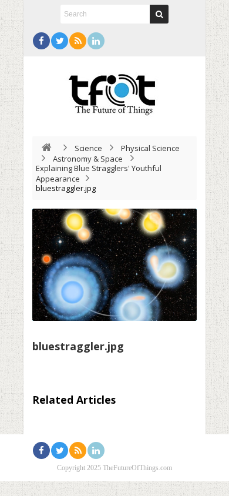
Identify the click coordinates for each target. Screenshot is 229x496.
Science (88, 148)
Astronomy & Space (88, 158)
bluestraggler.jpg (78, 346)
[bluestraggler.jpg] (114, 265)
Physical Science (150, 148)
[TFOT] (114, 90)
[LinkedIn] (96, 40)
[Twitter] (59, 40)
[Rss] (78, 40)
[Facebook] (41, 40)
